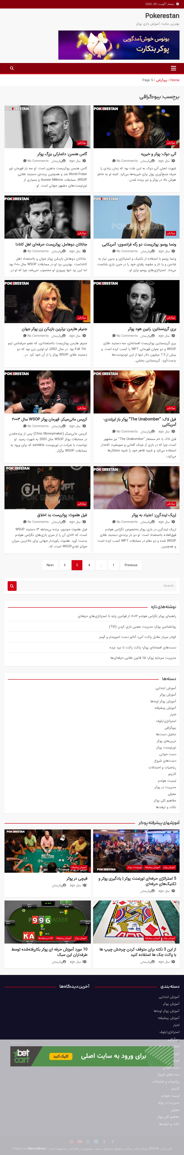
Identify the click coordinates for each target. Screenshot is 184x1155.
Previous (131, 565)
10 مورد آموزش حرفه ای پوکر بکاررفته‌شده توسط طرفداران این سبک (49, 952)
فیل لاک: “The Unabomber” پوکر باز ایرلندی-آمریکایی (139, 422)
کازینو (172, 774)
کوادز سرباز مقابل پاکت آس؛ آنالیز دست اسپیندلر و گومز (137, 637)
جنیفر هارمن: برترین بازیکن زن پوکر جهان (54, 329)
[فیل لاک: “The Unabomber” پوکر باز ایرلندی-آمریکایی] (137, 391)
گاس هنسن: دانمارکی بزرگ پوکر (62, 154)
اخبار (173, 714)
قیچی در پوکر (77, 878)
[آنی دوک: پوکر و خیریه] (137, 126)
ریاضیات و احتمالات (162, 767)
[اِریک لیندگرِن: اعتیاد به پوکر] (137, 487)
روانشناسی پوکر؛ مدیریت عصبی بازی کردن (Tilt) (142, 626)
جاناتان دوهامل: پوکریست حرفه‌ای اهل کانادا (51, 244)
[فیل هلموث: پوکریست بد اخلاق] (47, 487)
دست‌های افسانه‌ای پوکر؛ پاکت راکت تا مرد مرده (143, 647)
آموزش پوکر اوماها (163, 701)
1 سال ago (165, 891)
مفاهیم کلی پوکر (165, 800)
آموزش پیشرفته (165, 708)
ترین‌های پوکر (166, 741)
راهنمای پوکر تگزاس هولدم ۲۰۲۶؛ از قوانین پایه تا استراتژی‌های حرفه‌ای (127, 616)
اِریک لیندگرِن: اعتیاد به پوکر (154, 515)
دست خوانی (167, 754)
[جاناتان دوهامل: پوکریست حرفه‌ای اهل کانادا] (47, 217)
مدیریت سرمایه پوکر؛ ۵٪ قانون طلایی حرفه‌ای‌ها (143, 658)
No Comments (127, 161)
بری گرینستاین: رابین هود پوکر (152, 329)
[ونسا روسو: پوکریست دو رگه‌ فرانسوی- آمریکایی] (137, 217)
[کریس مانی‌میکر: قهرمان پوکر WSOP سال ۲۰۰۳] (47, 391)
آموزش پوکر (168, 694)
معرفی (172, 794)
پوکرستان (146, 161)
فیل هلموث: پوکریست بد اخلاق (62, 515)
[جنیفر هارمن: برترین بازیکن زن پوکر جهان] (47, 301)
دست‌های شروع (165, 760)
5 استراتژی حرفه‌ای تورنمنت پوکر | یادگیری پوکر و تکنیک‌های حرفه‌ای (137, 881)
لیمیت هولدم (167, 780)
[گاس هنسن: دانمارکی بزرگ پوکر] (47, 126)
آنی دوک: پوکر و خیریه (158, 154)
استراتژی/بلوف (166, 721)
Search (12, 586)
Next (50, 565)
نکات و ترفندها (166, 807)
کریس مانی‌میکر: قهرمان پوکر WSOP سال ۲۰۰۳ (49, 419)
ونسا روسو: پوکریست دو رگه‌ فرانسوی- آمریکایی (139, 244)
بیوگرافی (171, 143)
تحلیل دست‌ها (166, 734)
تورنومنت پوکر (166, 747)
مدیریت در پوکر (165, 787)
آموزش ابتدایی (166, 688)
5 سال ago (165, 961)
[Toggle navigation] (174, 68)
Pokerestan (162, 16)
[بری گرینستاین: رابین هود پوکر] (137, 301)
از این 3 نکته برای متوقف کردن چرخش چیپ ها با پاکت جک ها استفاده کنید (137, 952)
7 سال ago (165, 161)
